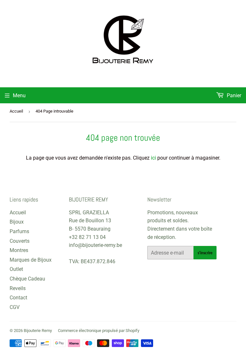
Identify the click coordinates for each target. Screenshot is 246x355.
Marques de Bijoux (31, 260)
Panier (233, 95)
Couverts (19, 241)
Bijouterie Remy (38, 330)
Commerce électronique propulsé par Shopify (98, 330)
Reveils (18, 288)
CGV (15, 307)
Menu (19, 95)
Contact (18, 298)
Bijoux (17, 222)
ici (153, 158)
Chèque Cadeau (27, 279)
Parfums (19, 231)
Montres (19, 250)
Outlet (16, 269)
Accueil (16, 111)
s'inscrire (205, 252)
